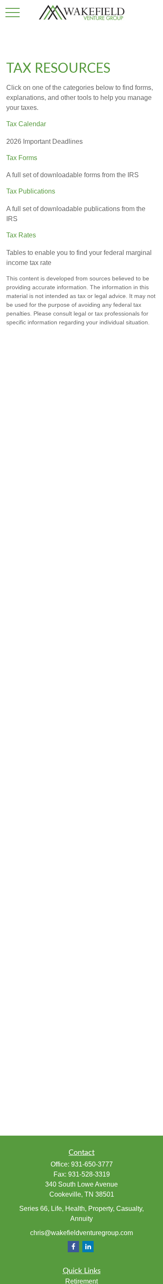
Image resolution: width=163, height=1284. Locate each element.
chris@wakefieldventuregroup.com (81, 1232)
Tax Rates (21, 235)
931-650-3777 (92, 1164)
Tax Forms (21, 157)
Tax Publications (30, 191)
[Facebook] (73, 1246)
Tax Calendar (26, 123)
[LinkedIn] (88, 1246)
